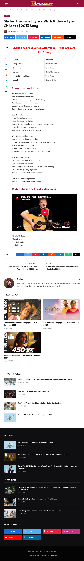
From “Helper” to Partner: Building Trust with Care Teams (39, 511)
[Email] (6, 92)
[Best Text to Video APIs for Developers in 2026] (10, 417)
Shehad (12, 31)
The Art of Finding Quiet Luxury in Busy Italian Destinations (39, 403)
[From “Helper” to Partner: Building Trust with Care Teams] (10, 513)
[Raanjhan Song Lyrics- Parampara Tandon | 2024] (22, 342)
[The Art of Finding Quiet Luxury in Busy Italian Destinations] (10, 406)
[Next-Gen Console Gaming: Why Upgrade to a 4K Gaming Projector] (10, 457)
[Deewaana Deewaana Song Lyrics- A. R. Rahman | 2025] (22, 309)
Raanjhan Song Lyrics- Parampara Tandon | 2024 (22, 356)
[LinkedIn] (6, 64)
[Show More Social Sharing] (78, 37)
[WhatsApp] (6, 86)
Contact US (45, 555)
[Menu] (6, 3)
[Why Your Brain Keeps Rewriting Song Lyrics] (10, 394)
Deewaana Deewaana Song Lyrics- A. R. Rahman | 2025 (20, 323)
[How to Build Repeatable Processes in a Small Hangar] (10, 502)
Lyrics (7, 16)
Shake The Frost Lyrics (26, 88)
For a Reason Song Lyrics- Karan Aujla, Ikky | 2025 (61, 323)
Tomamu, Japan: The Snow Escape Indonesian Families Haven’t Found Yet (45, 379)
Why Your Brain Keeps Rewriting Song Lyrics (34, 391)
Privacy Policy (34, 555)
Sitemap (54, 555)
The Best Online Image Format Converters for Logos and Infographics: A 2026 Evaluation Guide (47, 488)
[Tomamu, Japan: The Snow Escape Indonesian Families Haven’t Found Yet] (10, 382)
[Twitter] (6, 58)
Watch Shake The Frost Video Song (34, 189)
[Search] (78, 3)
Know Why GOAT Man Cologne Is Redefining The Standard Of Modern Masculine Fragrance (47, 467)
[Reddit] (6, 75)
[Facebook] (6, 53)
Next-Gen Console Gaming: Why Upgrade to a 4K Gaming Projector (43, 454)
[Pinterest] (6, 70)
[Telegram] (6, 81)
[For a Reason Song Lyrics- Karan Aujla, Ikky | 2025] (61, 309)
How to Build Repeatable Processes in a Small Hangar (38, 499)
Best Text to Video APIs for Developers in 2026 (35, 415)
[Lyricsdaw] (42, 3)
